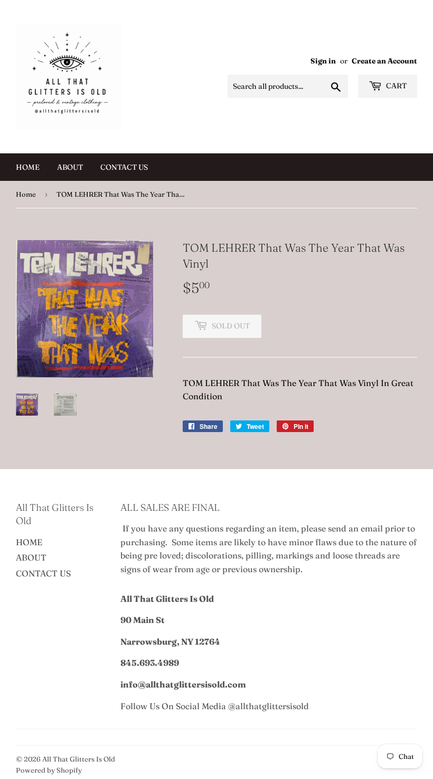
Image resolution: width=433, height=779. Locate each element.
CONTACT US (124, 167)
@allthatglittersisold (268, 706)
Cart (395, 85)
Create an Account (384, 61)
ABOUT (70, 167)
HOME (28, 167)
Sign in (323, 61)
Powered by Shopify (49, 770)
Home (26, 194)
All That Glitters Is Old (78, 759)
